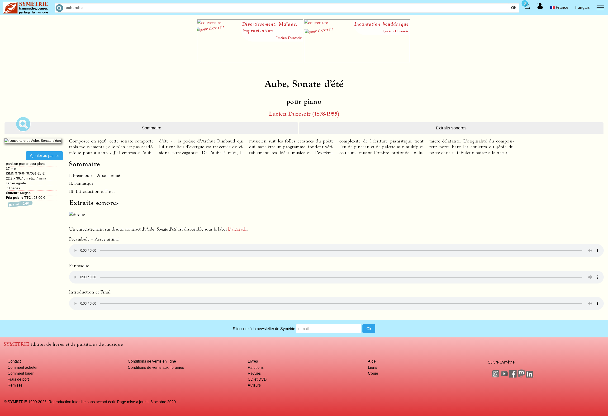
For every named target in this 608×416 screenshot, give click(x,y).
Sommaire (151, 128)
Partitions (256, 367)
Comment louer (20, 373)
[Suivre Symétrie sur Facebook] (513, 376)
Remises (15, 385)
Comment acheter (23, 367)
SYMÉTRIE (16, 344)
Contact (14, 361)
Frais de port (18, 379)
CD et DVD (257, 379)
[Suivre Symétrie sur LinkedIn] (530, 376)
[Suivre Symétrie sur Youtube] (504, 376)
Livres (253, 361)
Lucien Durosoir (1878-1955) (304, 114)
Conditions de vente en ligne (152, 361)
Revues (254, 373)
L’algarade (237, 229)
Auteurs (254, 385)
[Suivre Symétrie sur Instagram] (495, 376)
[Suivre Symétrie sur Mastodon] (521, 376)
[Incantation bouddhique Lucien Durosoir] (357, 61)
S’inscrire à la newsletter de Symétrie (264, 328)
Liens (372, 367)
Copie (373, 373)
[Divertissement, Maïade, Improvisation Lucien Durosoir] (250, 61)
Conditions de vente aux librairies (156, 367)
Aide (372, 361)
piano (19, 204)
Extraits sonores (451, 128)
